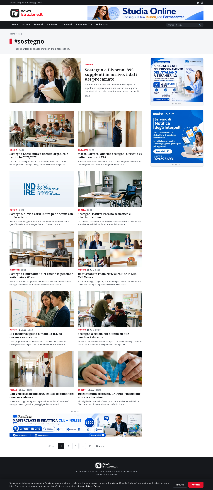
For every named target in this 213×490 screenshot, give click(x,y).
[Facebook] (198, 2)
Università (102, 24)
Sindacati (52, 24)
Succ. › (100, 446)
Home (15, 24)
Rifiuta (180, 484)
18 (90, 446)
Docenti (38, 24)
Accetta (196, 484)
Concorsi (67, 24)
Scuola (26, 24)
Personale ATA (84, 24)
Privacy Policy (93, 486)
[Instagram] (202, 2)
